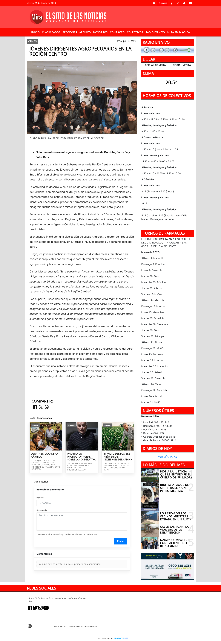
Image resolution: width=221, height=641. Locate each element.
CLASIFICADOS (51, 32)
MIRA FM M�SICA (178, 32)
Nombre (40, 498)
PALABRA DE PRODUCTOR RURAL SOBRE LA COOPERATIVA (81, 456)
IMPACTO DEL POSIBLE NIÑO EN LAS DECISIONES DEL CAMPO (117, 456)
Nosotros (100, 32)
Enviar (120, 541)
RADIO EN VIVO (155, 32)
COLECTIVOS (135, 32)
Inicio (35, 32)
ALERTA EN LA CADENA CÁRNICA (44, 455)
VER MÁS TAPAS (167, 456)
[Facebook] (171, 3)
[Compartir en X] (41, 407)
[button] (154, 3)
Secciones (70, 32)
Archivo (85, 32)
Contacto (117, 32)
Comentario (42, 510)
